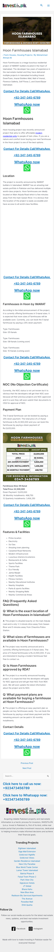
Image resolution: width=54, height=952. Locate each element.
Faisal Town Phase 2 (27, 877)
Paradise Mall (27, 902)
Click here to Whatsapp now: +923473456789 (25, 797)
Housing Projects (24, 55)
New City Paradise (27, 864)
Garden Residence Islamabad (27, 861)
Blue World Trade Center (27, 867)
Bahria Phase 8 (27, 873)
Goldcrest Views (27, 858)
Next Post (27, 768)
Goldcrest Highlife (27, 855)
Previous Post (27, 763)
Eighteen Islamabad (27, 848)
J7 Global (27, 886)
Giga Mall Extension (27, 851)
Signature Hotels (27, 883)
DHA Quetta (27, 905)
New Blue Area (27, 892)
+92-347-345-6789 (27, 97)
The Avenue (27, 899)
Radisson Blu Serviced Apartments (27, 895)
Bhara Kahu (27, 889)
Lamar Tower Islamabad (27, 870)
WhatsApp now (27, 104)
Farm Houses (10, 55)
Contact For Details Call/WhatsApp (27, 91)
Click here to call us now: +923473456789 (22, 786)
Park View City (27, 880)
